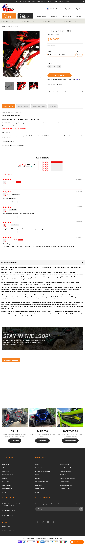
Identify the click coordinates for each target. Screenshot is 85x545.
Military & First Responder (68, 478)
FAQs (37, 492)
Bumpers (4, 478)
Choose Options (8, 394)
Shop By (7, 16)
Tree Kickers (5, 481)
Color (78, 51)
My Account (70, 9)
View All (4, 492)
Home (3, 26)
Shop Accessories (70, 440)
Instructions (23, 106)
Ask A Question (39, 106)
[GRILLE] (15, 417)
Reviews (53, 106)
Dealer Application (65, 471)
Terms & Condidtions (66, 485)
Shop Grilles (15, 440)
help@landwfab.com (10, 510)
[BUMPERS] (42, 417)
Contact (37, 478)
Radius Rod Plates (7, 475)
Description (8, 106)
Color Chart (38, 485)
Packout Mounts (7, 488)
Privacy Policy (64, 481)
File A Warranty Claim (41, 481)
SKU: (48, 34)
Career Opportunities (66, 468)
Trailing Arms (5, 464)
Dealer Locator (41, 16)
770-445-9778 (8, 515)
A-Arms (4, 468)
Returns (37, 475)
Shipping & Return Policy (42, 471)
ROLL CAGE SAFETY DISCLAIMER (58, 91)
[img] (7, 179)
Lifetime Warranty (40, 468)
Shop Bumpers (42, 440)
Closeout (54, 16)
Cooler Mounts (6, 485)
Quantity (50, 63)
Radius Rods (5, 471)
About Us (63, 475)
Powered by (55, 538)
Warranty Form (66, 16)
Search (61, 9)
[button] (51, 46)
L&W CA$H (79, 16)
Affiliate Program (65, 464)
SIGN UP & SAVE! (65, 488)
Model (49, 51)
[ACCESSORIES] (70, 417)
